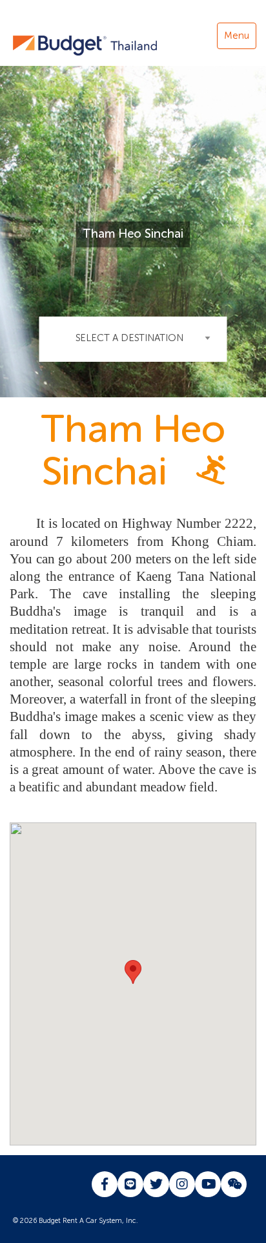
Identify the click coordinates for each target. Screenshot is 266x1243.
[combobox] (133, 339)
